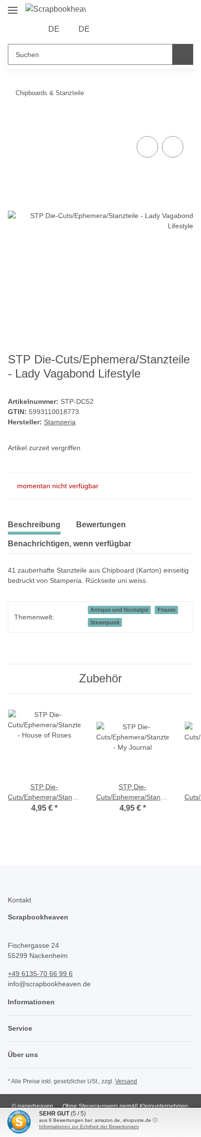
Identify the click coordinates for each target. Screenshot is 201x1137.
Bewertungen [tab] (101, 524)
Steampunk (105, 622)
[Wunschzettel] (127, 29)
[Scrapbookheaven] (55, 9)
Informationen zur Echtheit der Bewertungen (89, 1126)
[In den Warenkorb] (15, 123)
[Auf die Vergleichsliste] (147, 147)
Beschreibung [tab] (34, 524)
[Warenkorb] (142, 29)
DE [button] (54, 29)
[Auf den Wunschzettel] (172, 147)
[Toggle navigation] (13, 6)
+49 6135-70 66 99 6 (40, 973)
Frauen (167, 610)
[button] (111, 29)
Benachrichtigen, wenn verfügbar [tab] (69, 543)
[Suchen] (182, 54)
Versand (126, 1081)
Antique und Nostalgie (119, 610)
